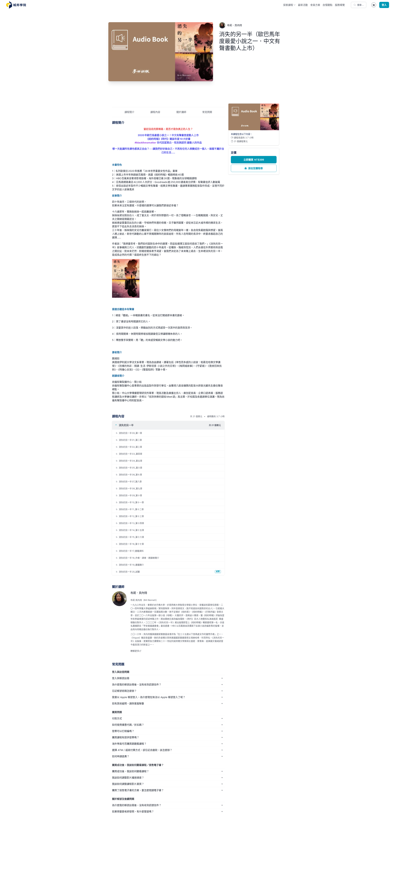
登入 (384, 4)
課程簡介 (129, 111)
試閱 (218, 571)
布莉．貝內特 (139, 593)
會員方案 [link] (315, 4)
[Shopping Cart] (373, 4)
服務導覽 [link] (340, 4)
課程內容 (155, 111)
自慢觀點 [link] (327, 4)
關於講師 (181, 111)
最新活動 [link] (303, 4)
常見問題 (207, 111)
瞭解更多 (135, 651)
